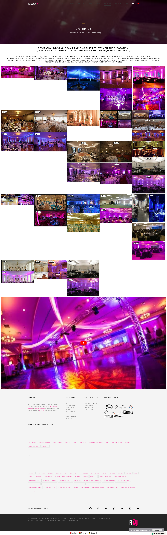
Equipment (107, 3)
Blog (126, 3)
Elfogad (157, 530)
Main (63, 3)
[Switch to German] (138, 4)
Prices (98, 3)
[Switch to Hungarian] (133, 4)
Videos (90, 3)
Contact (118, 3)
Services (71, 3)
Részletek (147, 530)
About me (81, 3)
